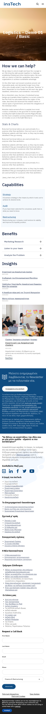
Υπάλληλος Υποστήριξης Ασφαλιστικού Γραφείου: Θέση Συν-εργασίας (22, 285)
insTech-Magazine (12, 619)
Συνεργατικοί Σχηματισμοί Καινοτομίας (19, 511)
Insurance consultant (21, 340)
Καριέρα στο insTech (12, 532)
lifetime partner (23, 455)
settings (17, 707)
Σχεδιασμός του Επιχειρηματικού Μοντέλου (20, 278)
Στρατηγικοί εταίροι (12, 488)
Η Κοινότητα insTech (12, 523)
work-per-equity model (33, 403)
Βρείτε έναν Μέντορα (13, 530)
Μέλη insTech (10, 493)
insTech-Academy (11, 606)
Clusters (8, 340)
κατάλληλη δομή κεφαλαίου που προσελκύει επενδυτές (19, 406)
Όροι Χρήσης (35, 694)
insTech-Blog (10, 617)
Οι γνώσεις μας (10, 615)
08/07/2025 (8, 348)
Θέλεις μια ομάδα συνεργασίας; (17, 576)
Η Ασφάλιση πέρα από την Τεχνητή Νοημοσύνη (21, 292)
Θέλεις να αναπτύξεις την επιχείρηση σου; (21, 574)
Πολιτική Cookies (18, 696)
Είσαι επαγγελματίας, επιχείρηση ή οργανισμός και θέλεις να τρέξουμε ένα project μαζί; (23, 584)
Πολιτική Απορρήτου (10, 694)
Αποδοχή (7, 710)
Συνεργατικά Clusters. (13, 541)
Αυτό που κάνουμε (11, 599)
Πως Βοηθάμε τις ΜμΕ (13, 604)
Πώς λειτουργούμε (12, 602)
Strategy (33, 340)
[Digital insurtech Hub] (12, 4)
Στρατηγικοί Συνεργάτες (14, 491)
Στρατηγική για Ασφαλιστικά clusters (17, 272)
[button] (9, 358)
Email (4, 657)
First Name (6, 636)
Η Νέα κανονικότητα (13, 555)
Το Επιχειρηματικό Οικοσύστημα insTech (19, 507)
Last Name (5, 646)
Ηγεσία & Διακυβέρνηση (14, 486)
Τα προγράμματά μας (13, 525)
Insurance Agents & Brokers (15, 546)
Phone (4, 667)
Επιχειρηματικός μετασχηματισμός (17, 557)
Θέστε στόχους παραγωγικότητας (15, 298)
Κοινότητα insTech (12, 497)
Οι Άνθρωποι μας (11, 527)
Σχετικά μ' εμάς (10, 521)
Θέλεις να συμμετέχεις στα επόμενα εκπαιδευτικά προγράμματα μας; (19, 571)
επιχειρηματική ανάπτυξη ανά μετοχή (24, 409)
